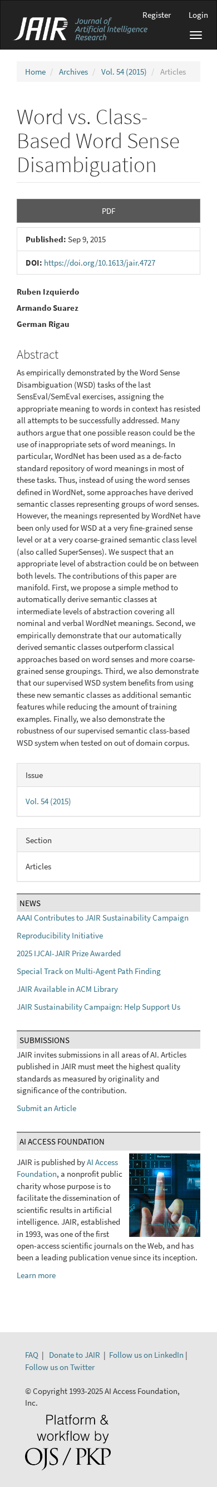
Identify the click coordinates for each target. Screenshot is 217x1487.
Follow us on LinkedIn (146, 1354)
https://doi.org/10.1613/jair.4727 (99, 262)
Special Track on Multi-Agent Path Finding (89, 971)
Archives (73, 71)
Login (198, 14)
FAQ (31, 1354)
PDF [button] (108, 211)
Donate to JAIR (74, 1354)
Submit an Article (46, 1108)
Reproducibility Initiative (60, 935)
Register (156, 14)
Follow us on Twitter (60, 1367)
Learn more (36, 1275)
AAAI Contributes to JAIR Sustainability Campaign (103, 917)
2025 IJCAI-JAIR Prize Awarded (69, 953)
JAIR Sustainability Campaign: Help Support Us (98, 1006)
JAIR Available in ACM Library (67, 989)
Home (35, 71)
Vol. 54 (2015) (124, 71)
